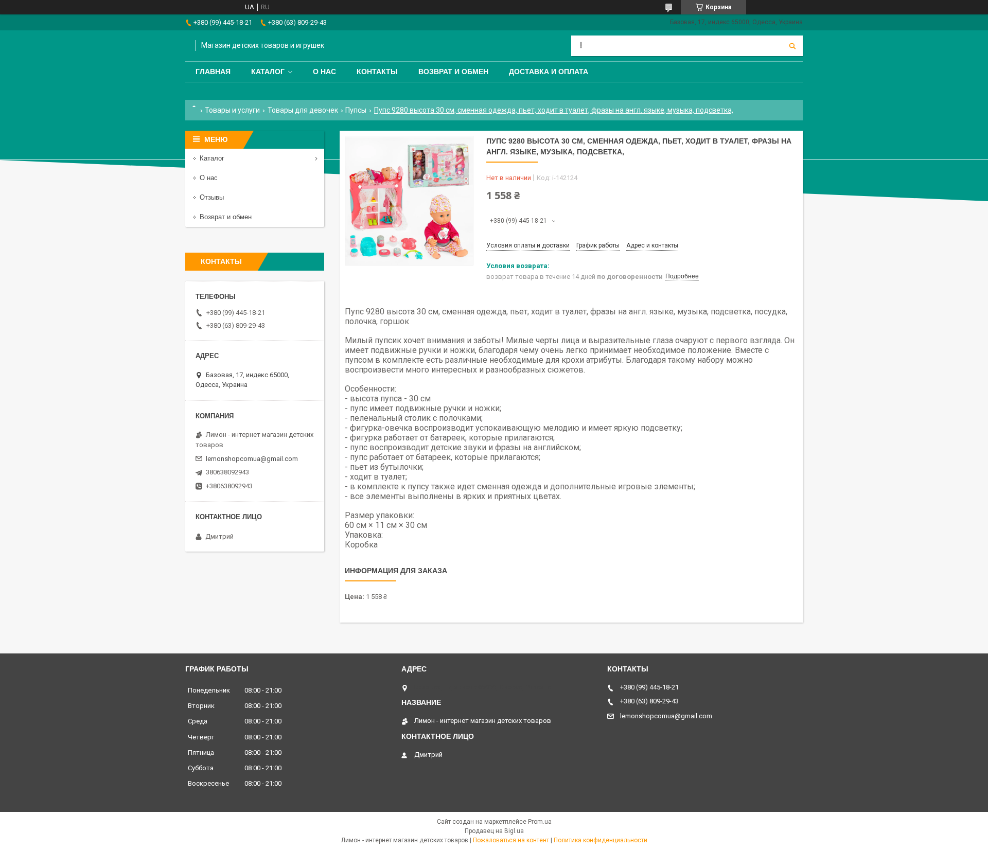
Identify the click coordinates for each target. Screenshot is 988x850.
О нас (324, 71)
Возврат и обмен (453, 71)
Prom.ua (540, 821)
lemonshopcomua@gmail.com (252, 459)
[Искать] (792, 46)
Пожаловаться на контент (511, 840)
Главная (213, 71)
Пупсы (355, 110)
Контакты (377, 71)
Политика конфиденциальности (600, 840)
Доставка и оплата (548, 71)
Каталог (268, 71)
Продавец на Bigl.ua (494, 831)
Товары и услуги (232, 110)
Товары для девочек (303, 110)
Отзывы (212, 197)
